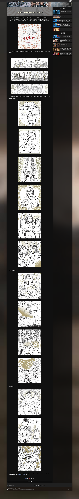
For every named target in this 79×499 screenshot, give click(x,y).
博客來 (24, 474)
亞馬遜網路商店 (20, 474)
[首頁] (16, 3)
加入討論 (29, 481)
